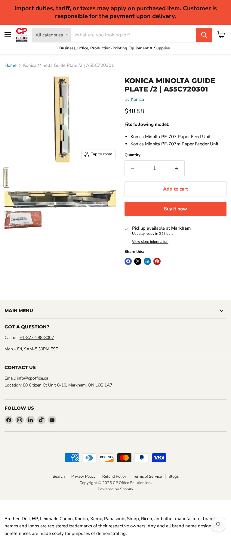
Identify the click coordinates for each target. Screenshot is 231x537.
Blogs (173, 476)
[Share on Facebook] (128, 261)
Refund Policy (114, 476)
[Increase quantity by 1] (177, 168)
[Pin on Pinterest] (157, 261)
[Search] (204, 35)
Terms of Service (147, 476)
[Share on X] (137, 261)
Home (11, 65)
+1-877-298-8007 (37, 337)
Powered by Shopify (115, 489)
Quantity (132, 155)
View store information (150, 242)
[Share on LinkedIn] (147, 261)
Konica (137, 99)
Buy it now (175, 209)
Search (59, 476)
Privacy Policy (83, 476)
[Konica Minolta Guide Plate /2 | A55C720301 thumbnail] (6, 177)
